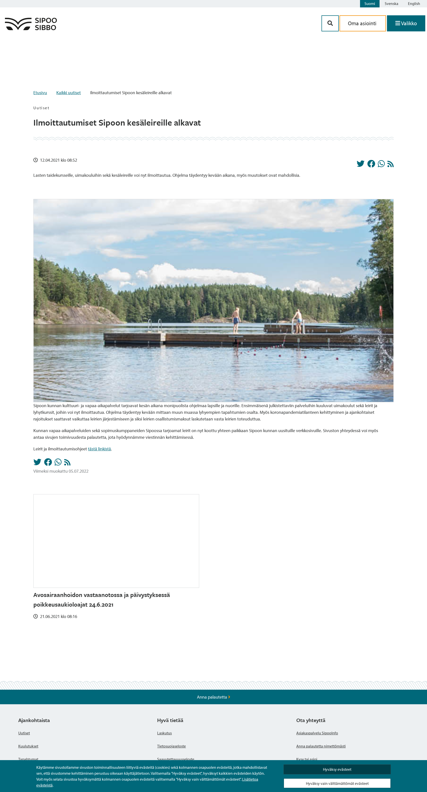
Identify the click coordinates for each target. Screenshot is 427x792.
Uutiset (24, 732)
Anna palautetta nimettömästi (321, 746)
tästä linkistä (99, 449)
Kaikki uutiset (68, 92)
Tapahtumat (28, 759)
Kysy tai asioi (306, 759)
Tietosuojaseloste (171, 746)
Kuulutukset (28, 746)
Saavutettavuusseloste (175, 759)
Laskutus (164, 732)
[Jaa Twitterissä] (360, 165)
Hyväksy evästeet (337, 769)
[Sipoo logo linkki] (31, 28)
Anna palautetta (212, 697)
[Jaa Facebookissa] (371, 165)
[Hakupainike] (330, 23)
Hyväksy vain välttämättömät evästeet (337, 783)
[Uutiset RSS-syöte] (390, 165)
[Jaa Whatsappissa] (381, 165)
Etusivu (40, 92)
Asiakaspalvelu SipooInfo (317, 732)
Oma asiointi (363, 23)
